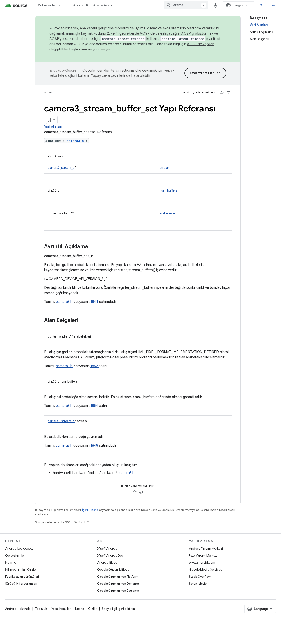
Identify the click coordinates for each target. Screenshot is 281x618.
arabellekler (168, 213)
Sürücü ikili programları (21, 584)
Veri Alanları (53, 127)
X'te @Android (107, 548)
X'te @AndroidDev (110, 555)
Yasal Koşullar (61, 609)
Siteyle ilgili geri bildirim (118, 609)
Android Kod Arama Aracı (92, 5)
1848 (94, 445)
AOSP (48, 92)
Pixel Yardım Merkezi (203, 555)
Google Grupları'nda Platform (117, 576)
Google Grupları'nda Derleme (118, 584)
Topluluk (41, 609)
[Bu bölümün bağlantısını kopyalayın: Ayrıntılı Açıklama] (93, 247)
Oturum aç (268, 5)
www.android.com (202, 562)
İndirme (10, 562)
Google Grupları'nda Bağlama (118, 591)
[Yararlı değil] (228, 92)
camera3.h (76, 141)
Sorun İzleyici (198, 584)
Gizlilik (92, 609)
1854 (94, 406)
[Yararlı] (221, 92)
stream (164, 168)
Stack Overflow (200, 576)
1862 (94, 366)
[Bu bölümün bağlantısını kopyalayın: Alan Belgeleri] (84, 320)
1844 (94, 302)
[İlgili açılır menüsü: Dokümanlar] (62, 5)
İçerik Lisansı (90, 510)
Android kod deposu (19, 548)
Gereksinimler (15, 555)
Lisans (79, 609)
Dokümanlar (47, 5)
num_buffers (168, 190)
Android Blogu (107, 562)
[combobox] (186, 5)
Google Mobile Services (205, 569)
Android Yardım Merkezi (206, 548)
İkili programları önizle (20, 569)
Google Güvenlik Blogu (113, 569)
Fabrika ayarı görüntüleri (22, 576)
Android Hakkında (18, 609)
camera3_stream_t (61, 168)
